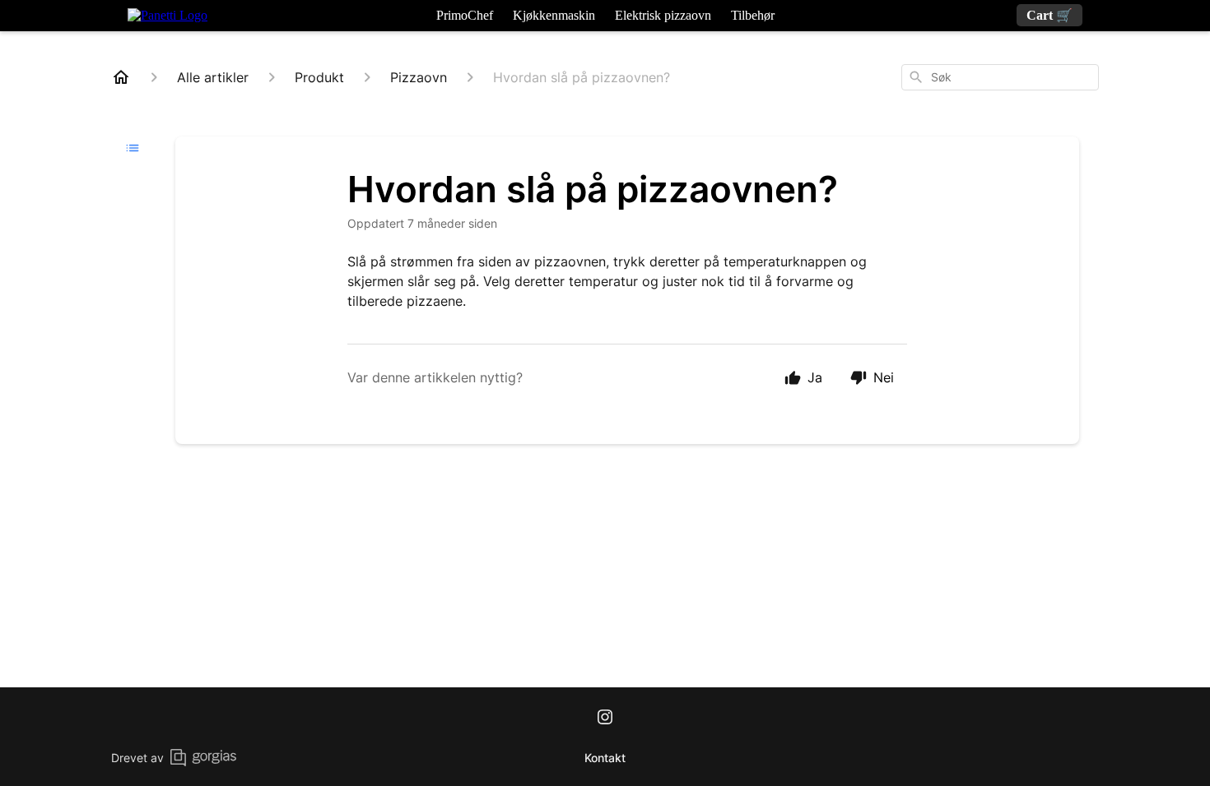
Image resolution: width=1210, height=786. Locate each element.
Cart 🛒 (1049, 15)
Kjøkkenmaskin (554, 15)
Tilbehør (753, 15)
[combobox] (1000, 77)
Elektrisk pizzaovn (663, 15)
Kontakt (605, 758)
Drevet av (137, 758)
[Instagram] (605, 718)
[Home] (121, 77)
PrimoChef (464, 15)
